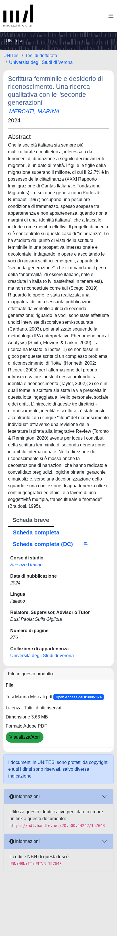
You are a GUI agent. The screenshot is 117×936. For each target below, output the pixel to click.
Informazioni (27, 796)
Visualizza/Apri (24, 737)
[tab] (85, 544)
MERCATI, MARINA (34, 111)
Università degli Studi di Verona (41, 62)
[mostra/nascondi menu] (111, 16)
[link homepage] (20, 15)
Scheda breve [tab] (30, 520)
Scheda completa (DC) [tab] (43, 544)
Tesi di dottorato (41, 55)
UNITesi (11, 55)
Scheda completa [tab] (36, 532)
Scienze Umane (26, 564)
